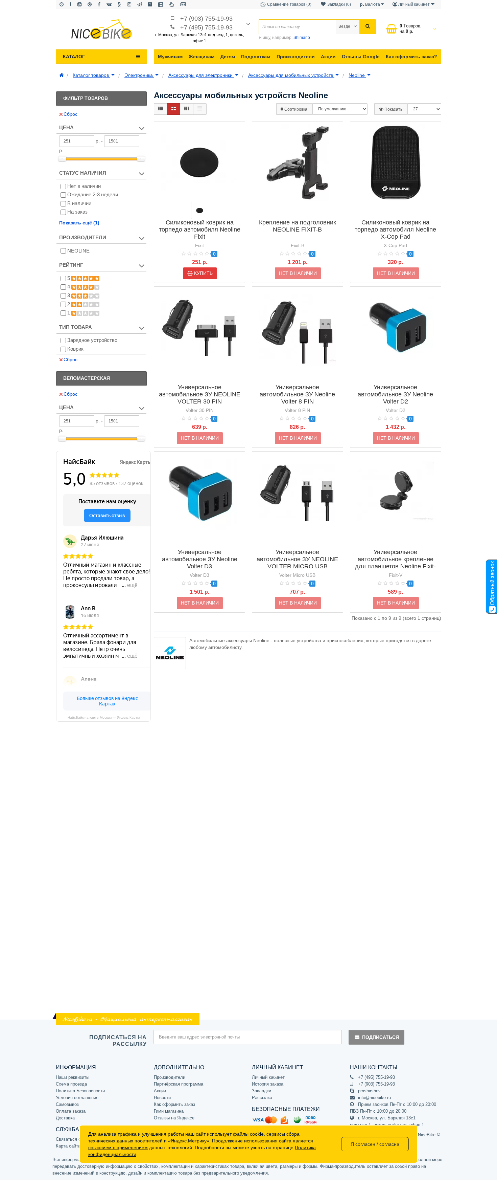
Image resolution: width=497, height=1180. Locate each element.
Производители (296, 56)
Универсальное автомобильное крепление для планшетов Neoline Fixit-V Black (395, 563)
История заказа (267, 1084)
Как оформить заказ (174, 1104)
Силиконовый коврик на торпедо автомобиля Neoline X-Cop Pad (395, 229)
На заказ (77, 212)
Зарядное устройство (92, 340)
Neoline (357, 75)
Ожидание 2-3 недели (92, 194)
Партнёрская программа (178, 1084)
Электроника (139, 75)
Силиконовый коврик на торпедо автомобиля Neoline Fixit (199, 229)
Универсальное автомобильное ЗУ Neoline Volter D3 (199, 559)
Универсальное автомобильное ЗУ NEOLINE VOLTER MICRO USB (297, 559)
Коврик (75, 349)
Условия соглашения (77, 1097)
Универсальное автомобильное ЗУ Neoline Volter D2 (395, 394)
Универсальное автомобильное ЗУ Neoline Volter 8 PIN (297, 394)
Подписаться (380, 1037)
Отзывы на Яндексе (174, 1117)
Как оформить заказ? (411, 56)
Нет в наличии (84, 186)
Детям (227, 56)
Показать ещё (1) (79, 222)
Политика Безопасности (80, 1090)
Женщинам (201, 56)
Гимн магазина (169, 1111)
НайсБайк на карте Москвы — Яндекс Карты (104, 717)
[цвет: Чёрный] (199, 210)
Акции (328, 56)
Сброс (70, 114)
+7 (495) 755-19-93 (206, 27)
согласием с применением (118, 1147)
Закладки (261, 1090)
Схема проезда (71, 1084)
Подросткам (255, 56)
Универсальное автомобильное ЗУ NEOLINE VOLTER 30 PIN (199, 394)
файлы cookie (248, 1134)
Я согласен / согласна (375, 1144)
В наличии (79, 203)
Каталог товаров (91, 75)
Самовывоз (67, 1104)
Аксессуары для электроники (201, 75)
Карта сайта (68, 1146)
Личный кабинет (268, 1077)
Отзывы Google (361, 56)
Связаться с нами (74, 1139)
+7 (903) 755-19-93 (206, 18)
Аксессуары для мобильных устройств (291, 75)
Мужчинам (170, 56)
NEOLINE (78, 251)
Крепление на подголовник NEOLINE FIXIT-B (297, 226)
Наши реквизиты (72, 1077)
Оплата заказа (71, 1111)
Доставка (65, 1117)
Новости (162, 1097)
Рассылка (262, 1097)
